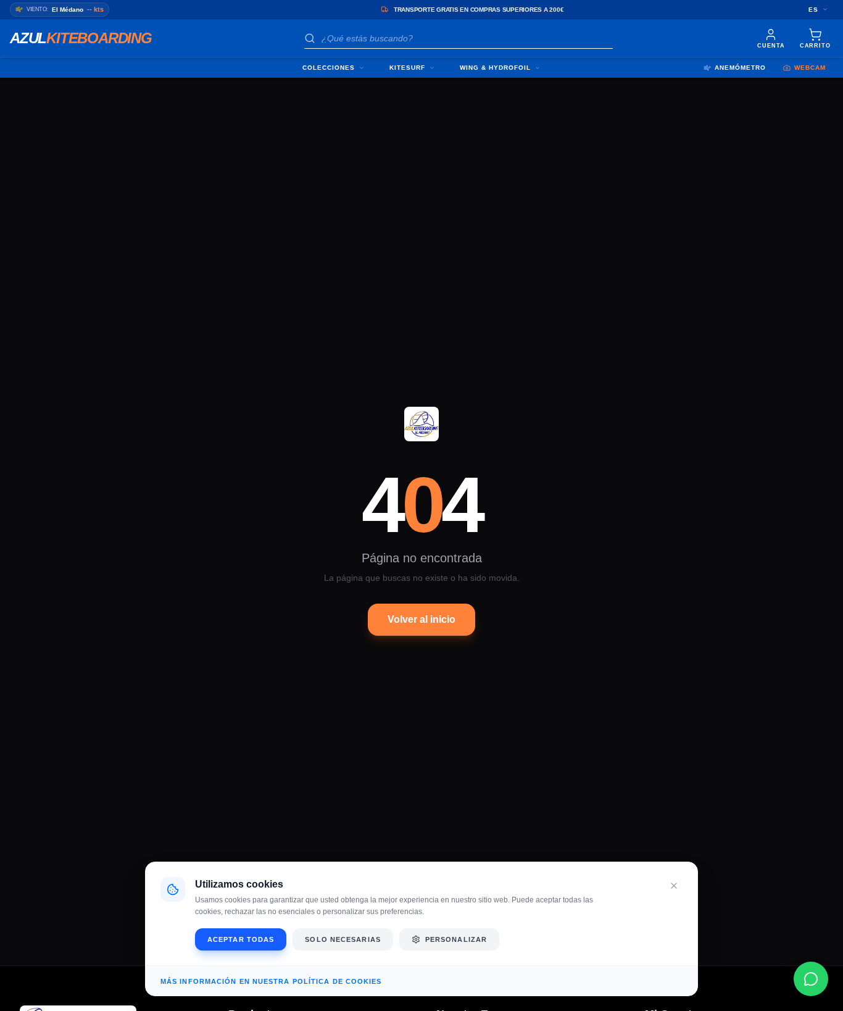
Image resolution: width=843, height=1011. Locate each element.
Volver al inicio (421, 619)
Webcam (810, 67)
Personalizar (456, 939)
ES (813, 9)
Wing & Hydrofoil (495, 67)
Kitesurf (407, 67)
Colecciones (328, 67)
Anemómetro (740, 67)
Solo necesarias (343, 939)
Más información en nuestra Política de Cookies (271, 981)
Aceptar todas (240, 939)
